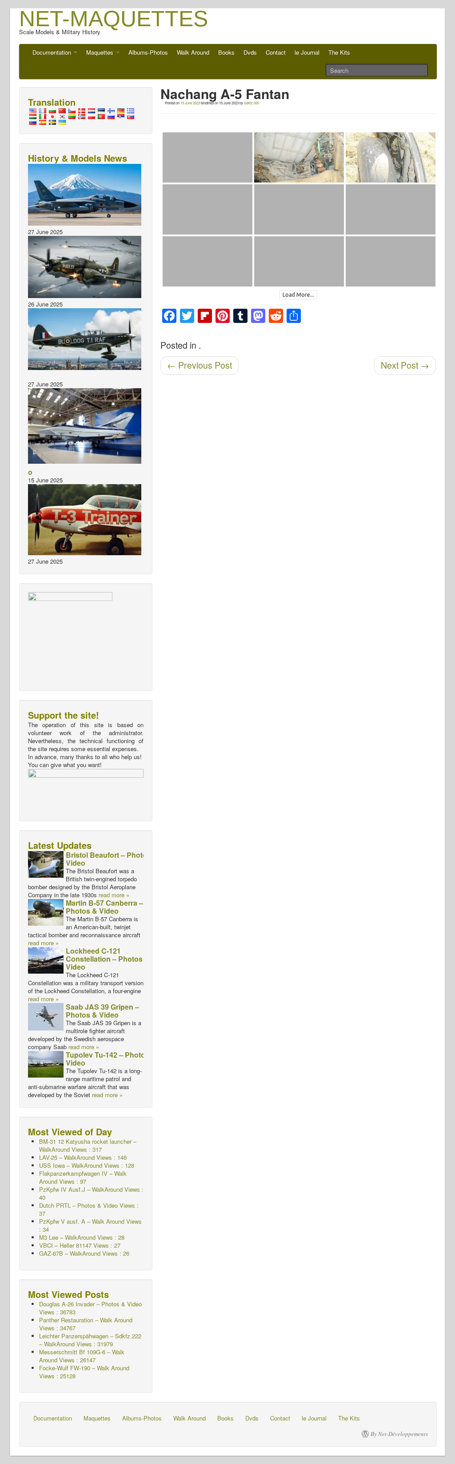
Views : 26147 (81, 1356)
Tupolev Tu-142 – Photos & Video (111, 1059)
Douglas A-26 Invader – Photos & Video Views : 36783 (90, 1308)
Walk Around (193, 52)
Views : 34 (90, 1225)
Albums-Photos (148, 52)
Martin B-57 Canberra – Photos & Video (104, 907)
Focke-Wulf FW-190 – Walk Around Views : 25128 (84, 1372)
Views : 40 (91, 1193)
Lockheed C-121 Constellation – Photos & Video (108, 959)
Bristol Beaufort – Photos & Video (112, 859)
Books (226, 52)
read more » (114, 895)
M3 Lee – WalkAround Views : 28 (81, 1237)
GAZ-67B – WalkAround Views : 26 (84, 1253)
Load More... (298, 295)
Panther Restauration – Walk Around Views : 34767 (85, 1324)
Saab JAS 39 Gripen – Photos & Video (102, 1011)
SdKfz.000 (251, 102)
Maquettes (100, 52)
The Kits (339, 52)
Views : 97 (83, 1177)
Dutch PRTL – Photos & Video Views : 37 (89, 1209)
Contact (276, 52)
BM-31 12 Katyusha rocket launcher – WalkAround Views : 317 (87, 1145)
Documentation (52, 52)
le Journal (307, 52)
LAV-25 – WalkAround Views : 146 (83, 1157)
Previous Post (199, 365)
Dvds (250, 52)
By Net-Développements (399, 1433)
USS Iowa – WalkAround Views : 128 (86, 1165)
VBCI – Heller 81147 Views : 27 (79, 1245)
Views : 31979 (90, 1340)
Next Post (405, 365)
